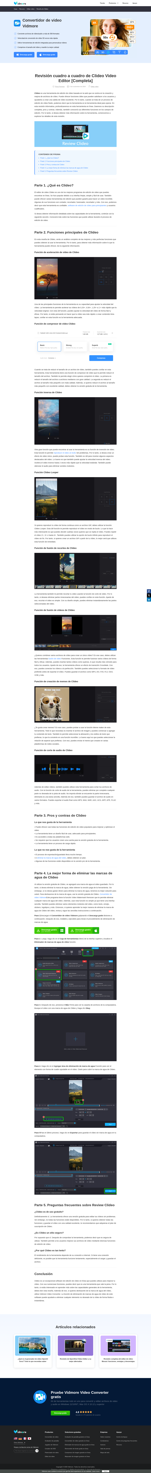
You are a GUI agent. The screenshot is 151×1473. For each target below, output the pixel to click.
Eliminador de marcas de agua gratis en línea (79, 1445)
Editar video (31, 9)
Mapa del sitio (104, 1452)
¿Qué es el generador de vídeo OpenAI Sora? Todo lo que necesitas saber (33, 1360)
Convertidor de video (51, 1437)
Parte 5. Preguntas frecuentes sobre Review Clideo (59, 171)
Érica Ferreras (60, 86)
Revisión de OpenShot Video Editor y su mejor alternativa (75, 1360)
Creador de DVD (50, 1448)
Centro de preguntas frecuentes (126, 1441)
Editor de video (50, 1456)
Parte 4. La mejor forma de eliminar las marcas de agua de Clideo (64, 168)
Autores (102, 1445)
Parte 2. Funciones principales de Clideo (55, 161)
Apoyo (135, 3)
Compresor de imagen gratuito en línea (77, 1452)
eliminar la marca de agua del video (51, 858)
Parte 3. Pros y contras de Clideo (52, 164)
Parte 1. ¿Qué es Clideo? (49, 158)
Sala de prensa (105, 1448)
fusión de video (55, 659)
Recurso (125, 3)
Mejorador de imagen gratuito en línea (77, 1456)
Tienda (102, 3)
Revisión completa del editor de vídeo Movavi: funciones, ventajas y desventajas (118, 1360)
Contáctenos (104, 1441)
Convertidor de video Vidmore (42, 23)
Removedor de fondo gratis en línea (76, 1448)
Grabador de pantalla (52, 1441)
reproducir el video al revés (65, 453)
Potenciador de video (52, 1452)
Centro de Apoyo (121, 1437)
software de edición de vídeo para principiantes (87, 205)
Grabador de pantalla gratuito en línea (77, 1437)
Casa (15, 9)
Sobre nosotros (105, 1437)
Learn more (96, 1471)
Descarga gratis (26, 55)
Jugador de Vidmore (51, 1445)
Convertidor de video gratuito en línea (77, 1441)
